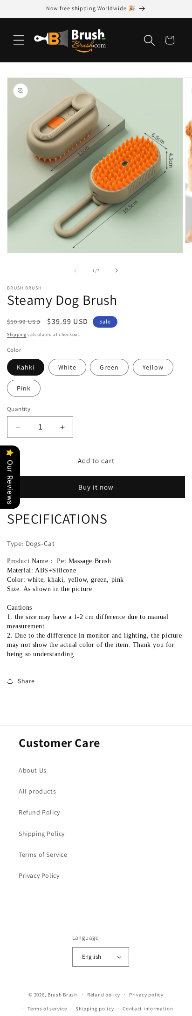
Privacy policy (146, 994)
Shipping (17, 334)
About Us (33, 770)
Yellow (153, 367)
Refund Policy (39, 812)
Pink (24, 388)
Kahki (25, 367)
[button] (18, 40)
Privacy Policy (39, 875)
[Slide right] (116, 270)
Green (109, 367)
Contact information (148, 1008)
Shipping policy (94, 1008)
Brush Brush (62, 994)
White (67, 367)
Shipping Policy (42, 833)
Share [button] (26, 681)
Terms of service (47, 1008)
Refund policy (103, 994)
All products (37, 791)
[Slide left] (75, 270)
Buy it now (96, 487)
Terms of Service (43, 854)
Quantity (18, 409)
